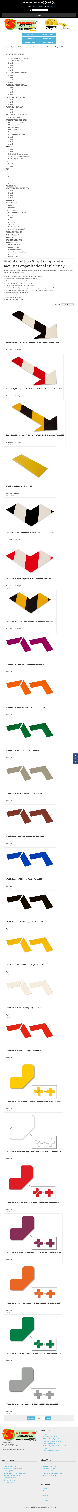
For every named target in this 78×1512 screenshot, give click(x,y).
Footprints (46, 1498)
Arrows (45, 1500)
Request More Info (10, 1466)
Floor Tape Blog (9, 1471)
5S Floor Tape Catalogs (50, 1436)
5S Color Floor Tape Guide (51, 1439)
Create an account (37, 6)
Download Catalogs (47, 38)
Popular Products (30, 42)
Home (45, 1434)
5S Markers (30, 38)
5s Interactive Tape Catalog (52, 1441)
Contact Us (7, 1464)
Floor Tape (30, 34)
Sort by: (57, 304)
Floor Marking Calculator (51, 1450)
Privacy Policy (8, 1482)
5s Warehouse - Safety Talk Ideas (15, 1473)
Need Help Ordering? (48, 42)
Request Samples (47, 34)
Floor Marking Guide (49, 1443)
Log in (27, 6)
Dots (44, 1493)
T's (44, 1491)
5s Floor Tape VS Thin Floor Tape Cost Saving (58, 1446)
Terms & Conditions (10, 1480)
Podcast (45, 1448)
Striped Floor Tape (49, 1468)
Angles (45, 1488)
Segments (46, 1495)
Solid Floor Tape (48, 1464)
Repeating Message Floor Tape (53, 1473)
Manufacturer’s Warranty (12, 1475)
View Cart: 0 (51, 6)
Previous (31, 1418)
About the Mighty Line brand (13, 1468)
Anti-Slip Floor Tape (49, 1475)
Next (48, 1418)
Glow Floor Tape (48, 1471)
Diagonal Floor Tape (49, 1466)
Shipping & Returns (10, 1478)
